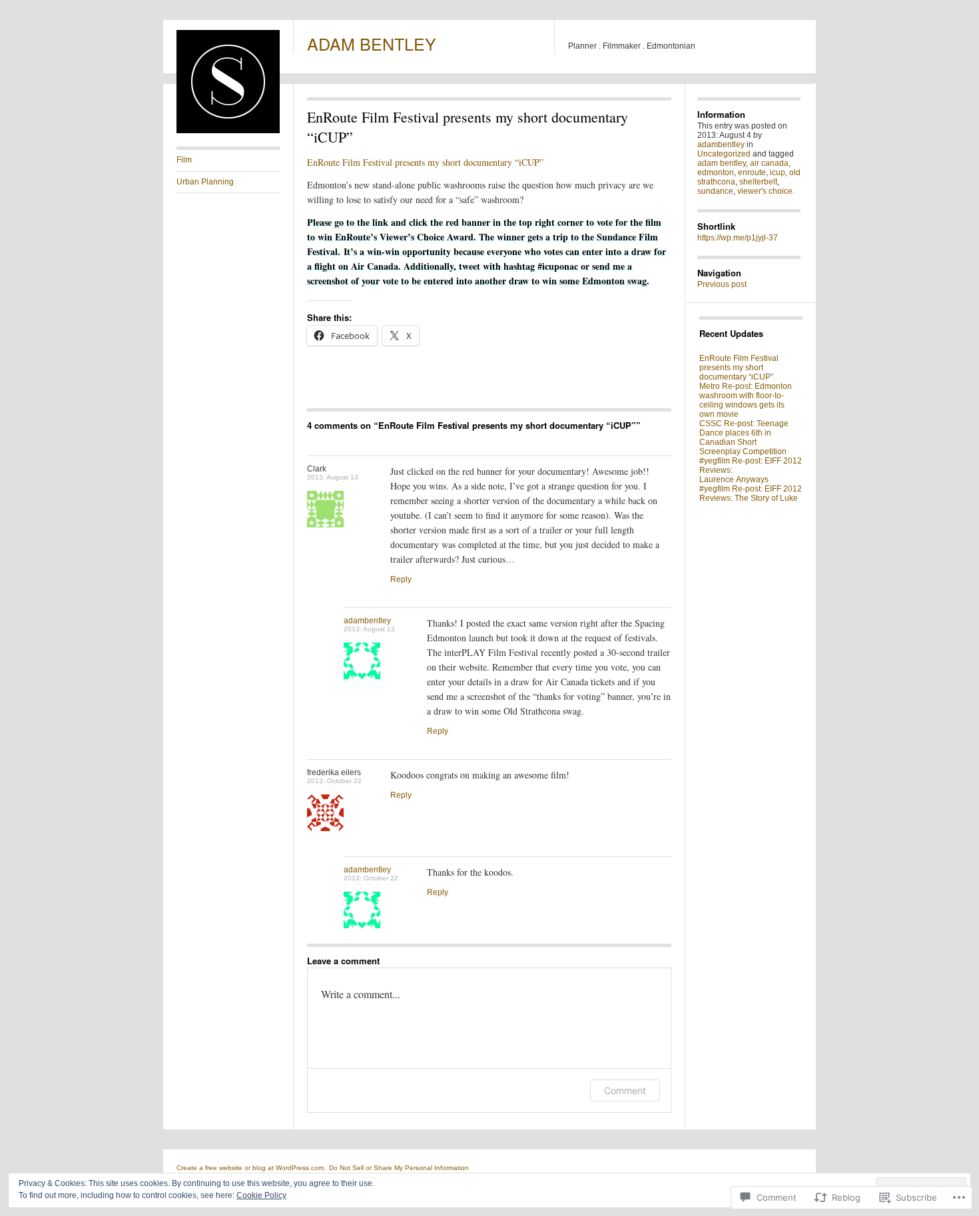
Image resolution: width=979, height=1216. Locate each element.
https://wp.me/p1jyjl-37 (737, 237)
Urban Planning (205, 181)
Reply (401, 579)
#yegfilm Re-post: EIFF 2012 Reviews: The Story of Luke (750, 493)
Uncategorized (724, 153)
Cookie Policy (261, 1195)
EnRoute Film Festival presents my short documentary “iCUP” (425, 162)
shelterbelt (758, 181)
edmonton (715, 172)
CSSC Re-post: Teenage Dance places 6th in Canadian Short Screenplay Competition (744, 437)
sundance (715, 191)
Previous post (722, 284)
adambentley (367, 620)
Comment (625, 1090)
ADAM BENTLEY (371, 43)
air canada (769, 163)
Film (184, 159)
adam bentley (721, 163)
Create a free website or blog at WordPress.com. (251, 1167)
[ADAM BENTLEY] (228, 130)
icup (777, 172)
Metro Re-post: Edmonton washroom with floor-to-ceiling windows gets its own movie (745, 400)
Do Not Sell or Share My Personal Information (399, 1167)
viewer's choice (765, 191)
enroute (752, 172)
